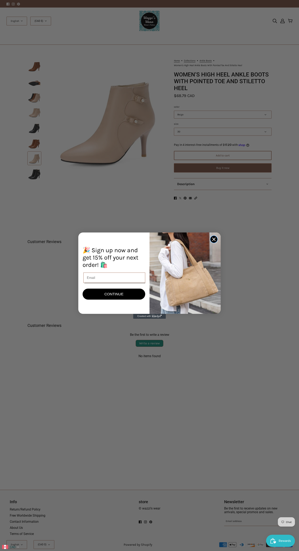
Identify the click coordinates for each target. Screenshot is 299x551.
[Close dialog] (213, 239)
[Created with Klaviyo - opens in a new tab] (149, 316)
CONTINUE (113, 294)
